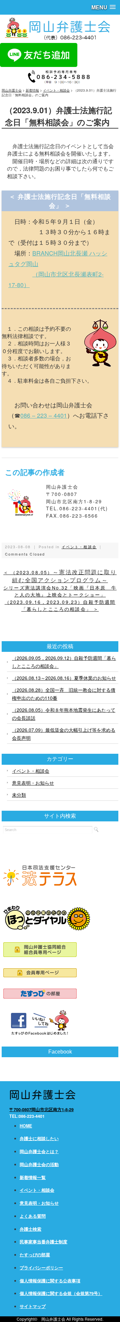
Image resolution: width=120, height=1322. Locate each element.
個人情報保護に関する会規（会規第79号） (61, 1293)
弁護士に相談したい (39, 1138)
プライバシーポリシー (41, 1268)
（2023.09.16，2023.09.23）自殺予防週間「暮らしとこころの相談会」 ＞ (60, 606)
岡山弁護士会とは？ (39, 1151)
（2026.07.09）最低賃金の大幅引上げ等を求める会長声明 (63, 733)
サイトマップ (33, 1306)
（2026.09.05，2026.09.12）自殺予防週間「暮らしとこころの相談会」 (64, 662)
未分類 (19, 794)
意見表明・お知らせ (33, 782)
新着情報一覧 (33, 1177)
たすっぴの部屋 (35, 1255)
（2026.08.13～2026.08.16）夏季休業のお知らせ (64, 677)
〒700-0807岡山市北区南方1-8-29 (41, 1109)
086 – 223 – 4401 (43, 415)
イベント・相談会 (79, 546)
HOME (26, 1126)
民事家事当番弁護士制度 (43, 1242)
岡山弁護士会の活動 (39, 1164)
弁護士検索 (30, 1229)
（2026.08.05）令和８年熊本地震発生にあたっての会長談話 (63, 713)
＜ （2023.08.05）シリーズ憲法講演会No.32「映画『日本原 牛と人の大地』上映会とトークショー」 (60, 583)
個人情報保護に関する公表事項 (50, 1281)
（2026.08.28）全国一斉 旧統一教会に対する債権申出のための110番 (63, 693)
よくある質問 (33, 1216)
